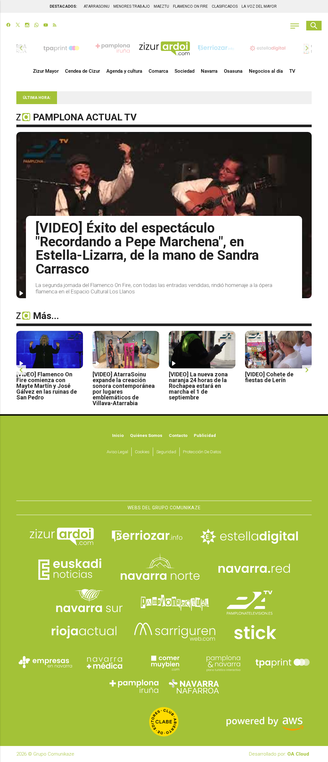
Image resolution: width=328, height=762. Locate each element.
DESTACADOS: (63, 6)
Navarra (209, 71)
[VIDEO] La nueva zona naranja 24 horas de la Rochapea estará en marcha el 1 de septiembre (198, 386)
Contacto (178, 435)
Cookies (142, 451)
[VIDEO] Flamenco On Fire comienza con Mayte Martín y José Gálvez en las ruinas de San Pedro (46, 386)
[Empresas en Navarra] (45, 662)
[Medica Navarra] (105, 662)
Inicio (118, 435)
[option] (164, 48)
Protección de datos (202, 451)
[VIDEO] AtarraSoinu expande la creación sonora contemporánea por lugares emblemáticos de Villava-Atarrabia (124, 389)
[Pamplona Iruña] (134, 686)
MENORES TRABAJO (131, 6)
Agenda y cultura (124, 71)
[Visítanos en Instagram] (27, 25)
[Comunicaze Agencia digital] (164, 481)
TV (292, 71)
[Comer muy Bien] (164, 662)
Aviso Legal (117, 451)
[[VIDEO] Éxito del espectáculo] (164, 215)
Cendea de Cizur (82, 71)
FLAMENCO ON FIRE (190, 6)
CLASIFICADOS (225, 6)
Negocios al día (266, 71)
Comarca (158, 71)
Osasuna (233, 71)
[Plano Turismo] (223, 662)
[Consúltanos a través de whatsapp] (36, 25)
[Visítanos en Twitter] (18, 25)
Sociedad (184, 71)
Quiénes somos (146, 435)
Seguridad (166, 451)
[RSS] (54, 25)
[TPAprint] (282, 662)
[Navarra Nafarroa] (194, 686)
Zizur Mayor (46, 71)
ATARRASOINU (97, 6)
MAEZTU (161, 6)
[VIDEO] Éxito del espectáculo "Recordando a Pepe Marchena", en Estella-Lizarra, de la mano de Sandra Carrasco (147, 248)
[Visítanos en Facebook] (8, 25)
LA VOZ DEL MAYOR (259, 6)
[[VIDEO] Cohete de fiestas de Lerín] (278, 349)
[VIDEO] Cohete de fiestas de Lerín (269, 377)
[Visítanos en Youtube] (46, 25)
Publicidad (205, 435)
